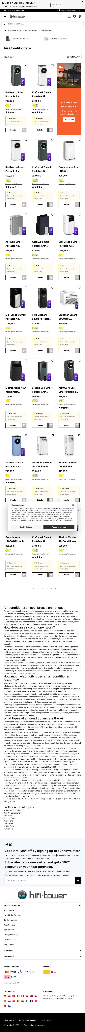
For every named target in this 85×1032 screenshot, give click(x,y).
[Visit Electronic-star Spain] (27, 996)
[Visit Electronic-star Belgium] (31, 1001)
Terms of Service (60, 998)
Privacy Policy (47, 998)
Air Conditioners (47, 30)
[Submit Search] (4, 23)
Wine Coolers (9, 925)
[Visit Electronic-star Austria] (9, 996)
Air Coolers (8, 815)
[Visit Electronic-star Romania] (18, 1001)
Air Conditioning (31, 30)
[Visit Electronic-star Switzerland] (13, 996)
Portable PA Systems (12, 915)
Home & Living (15, 30)
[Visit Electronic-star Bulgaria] (22, 1001)
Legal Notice (46, 1020)
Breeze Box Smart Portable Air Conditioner (42, 390)
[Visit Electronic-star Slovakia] (31, 996)
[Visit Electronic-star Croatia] (13, 1001)
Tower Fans (8, 823)
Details (13, 130)
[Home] (7, 30)
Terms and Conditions (28, 1020)
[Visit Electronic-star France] (18, 996)
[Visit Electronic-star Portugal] (5, 1006)
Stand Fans (8, 821)
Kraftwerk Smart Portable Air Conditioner (14, 94)
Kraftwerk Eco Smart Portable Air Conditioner (67, 390)
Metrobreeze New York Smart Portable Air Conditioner (15, 390)
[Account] (69, 17)
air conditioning (14, 631)
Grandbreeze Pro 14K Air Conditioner (68, 169)
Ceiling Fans (9, 826)
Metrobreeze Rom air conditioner (42, 464)
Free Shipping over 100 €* (71, 10)
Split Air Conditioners (12, 813)
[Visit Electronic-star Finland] (27, 1001)
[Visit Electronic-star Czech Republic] (36, 996)
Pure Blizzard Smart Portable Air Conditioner (41, 317)
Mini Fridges (9, 910)
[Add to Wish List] (26, 65)
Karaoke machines (11, 939)
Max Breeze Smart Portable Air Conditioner (69, 244)
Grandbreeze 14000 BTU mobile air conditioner (15, 539)
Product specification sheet (13, 109)
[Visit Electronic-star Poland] (9, 1001)
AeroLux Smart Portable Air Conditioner (13, 244)
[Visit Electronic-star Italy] (22, 996)
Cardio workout (10, 920)
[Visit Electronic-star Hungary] (5, 1001)
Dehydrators (9, 930)
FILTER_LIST (74, 57)
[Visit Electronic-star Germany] (5, 996)
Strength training (11, 935)
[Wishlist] (74, 17)
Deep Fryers (9, 944)
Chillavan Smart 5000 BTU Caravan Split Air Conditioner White (69, 317)
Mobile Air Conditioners (13, 810)
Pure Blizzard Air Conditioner (68, 464)
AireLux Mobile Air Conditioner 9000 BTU (67, 539)
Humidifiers (8, 829)
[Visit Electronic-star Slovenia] (9, 1006)
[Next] (55, 589)
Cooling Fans (9, 818)
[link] (16, 75)
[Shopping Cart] (79, 17)
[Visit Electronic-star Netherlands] (36, 1001)
